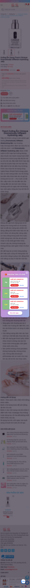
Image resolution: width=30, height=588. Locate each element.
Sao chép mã (14, 285)
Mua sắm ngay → (15, 313)
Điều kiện (22, 285)
